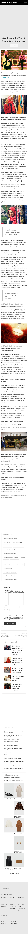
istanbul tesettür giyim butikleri (10, 538)
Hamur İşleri (12, 897)
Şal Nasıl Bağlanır (4, 897)
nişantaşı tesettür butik (18, 546)
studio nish (6, 561)
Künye (2, 921)
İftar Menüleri (4, 904)
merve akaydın (7, 542)
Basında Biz (3, 923)
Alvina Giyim (20, 902)
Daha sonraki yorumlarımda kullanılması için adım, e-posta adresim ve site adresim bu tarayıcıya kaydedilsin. (13, 618)
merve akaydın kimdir (17, 542)
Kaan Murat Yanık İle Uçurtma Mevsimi (18, 678)
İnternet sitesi (8, 612)
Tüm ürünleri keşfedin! (14, 873)
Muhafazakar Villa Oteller (21, 909)
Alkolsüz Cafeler (13, 908)
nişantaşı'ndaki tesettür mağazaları (11, 557)
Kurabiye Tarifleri (13, 899)
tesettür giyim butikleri (8, 575)
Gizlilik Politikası (13, 921)
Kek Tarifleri (12, 902)
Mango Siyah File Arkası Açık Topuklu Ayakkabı (8, 800)
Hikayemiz (3, 919)
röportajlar (23, 557)
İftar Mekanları (21, 897)
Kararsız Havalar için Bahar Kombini (12, 765)
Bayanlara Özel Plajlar (21, 905)
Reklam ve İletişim (13, 919)
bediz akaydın (13, 534)
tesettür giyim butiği (19, 564)
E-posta (6, 610)
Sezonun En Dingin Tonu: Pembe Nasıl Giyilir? (14, 768)
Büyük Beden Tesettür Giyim (13, 905)
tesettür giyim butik (8, 568)
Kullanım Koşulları (13, 923)
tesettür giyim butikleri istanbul (10, 579)
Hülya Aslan (3, 899)
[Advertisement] (14, 20)
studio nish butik (14, 561)
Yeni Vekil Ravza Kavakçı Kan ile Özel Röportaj (17, 670)
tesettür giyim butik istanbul (10, 572)
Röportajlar (14, 45)
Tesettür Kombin (4, 902)
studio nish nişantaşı (8, 564)
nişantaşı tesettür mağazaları (10, 553)
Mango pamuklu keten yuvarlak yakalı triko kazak (8, 835)
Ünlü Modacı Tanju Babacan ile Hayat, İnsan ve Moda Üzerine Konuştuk (18, 650)
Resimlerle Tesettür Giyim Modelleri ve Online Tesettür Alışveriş (9, 2)
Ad (5, 607)
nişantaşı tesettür (7, 546)
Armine (19, 899)
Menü (25, 2)
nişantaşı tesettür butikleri (9, 549)
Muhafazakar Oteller (5, 906)
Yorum (6, 605)
